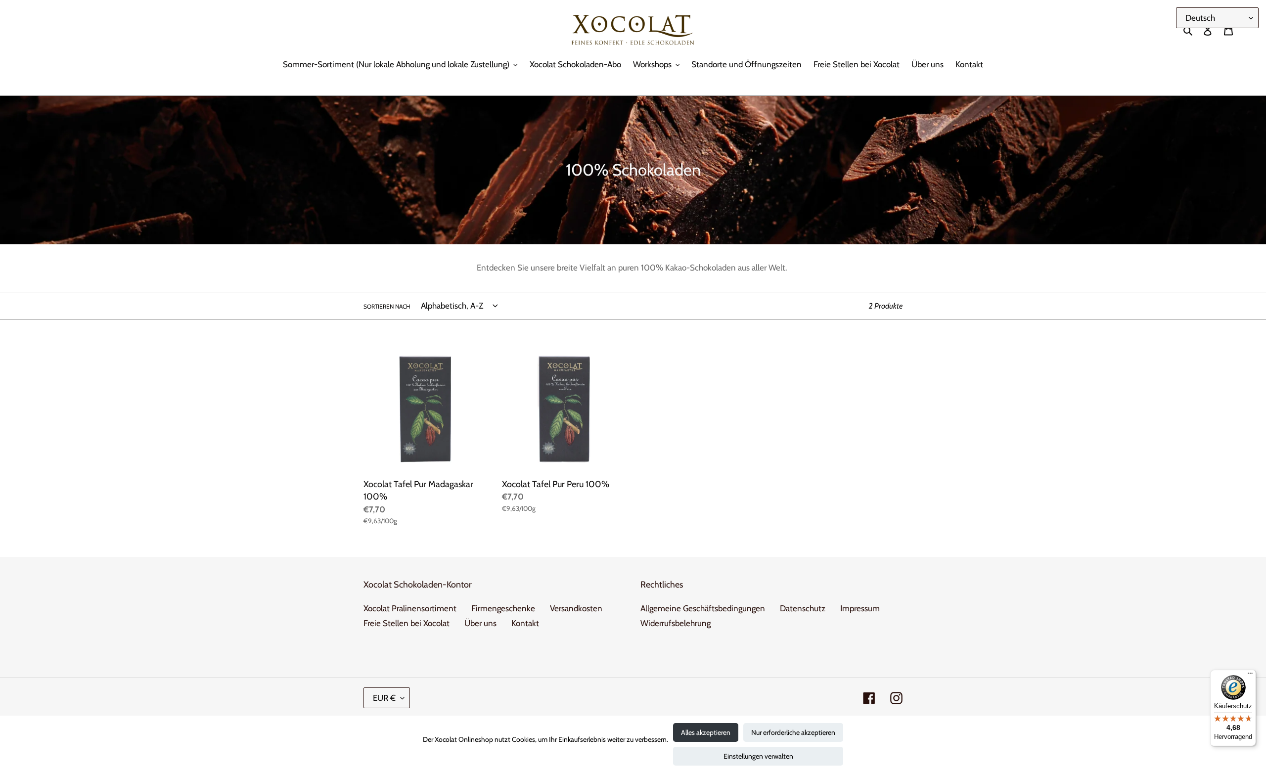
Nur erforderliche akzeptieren (793, 732)
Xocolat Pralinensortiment (409, 608)
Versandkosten (576, 608)
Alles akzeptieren (705, 732)
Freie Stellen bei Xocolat (406, 623)
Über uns (480, 623)
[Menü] (1250, 676)
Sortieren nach (386, 306)
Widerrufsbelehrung (675, 623)
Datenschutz (802, 608)
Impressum (860, 608)
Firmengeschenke (503, 608)
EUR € (384, 698)
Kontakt (525, 623)
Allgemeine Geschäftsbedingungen (702, 608)
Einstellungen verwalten (758, 756)
